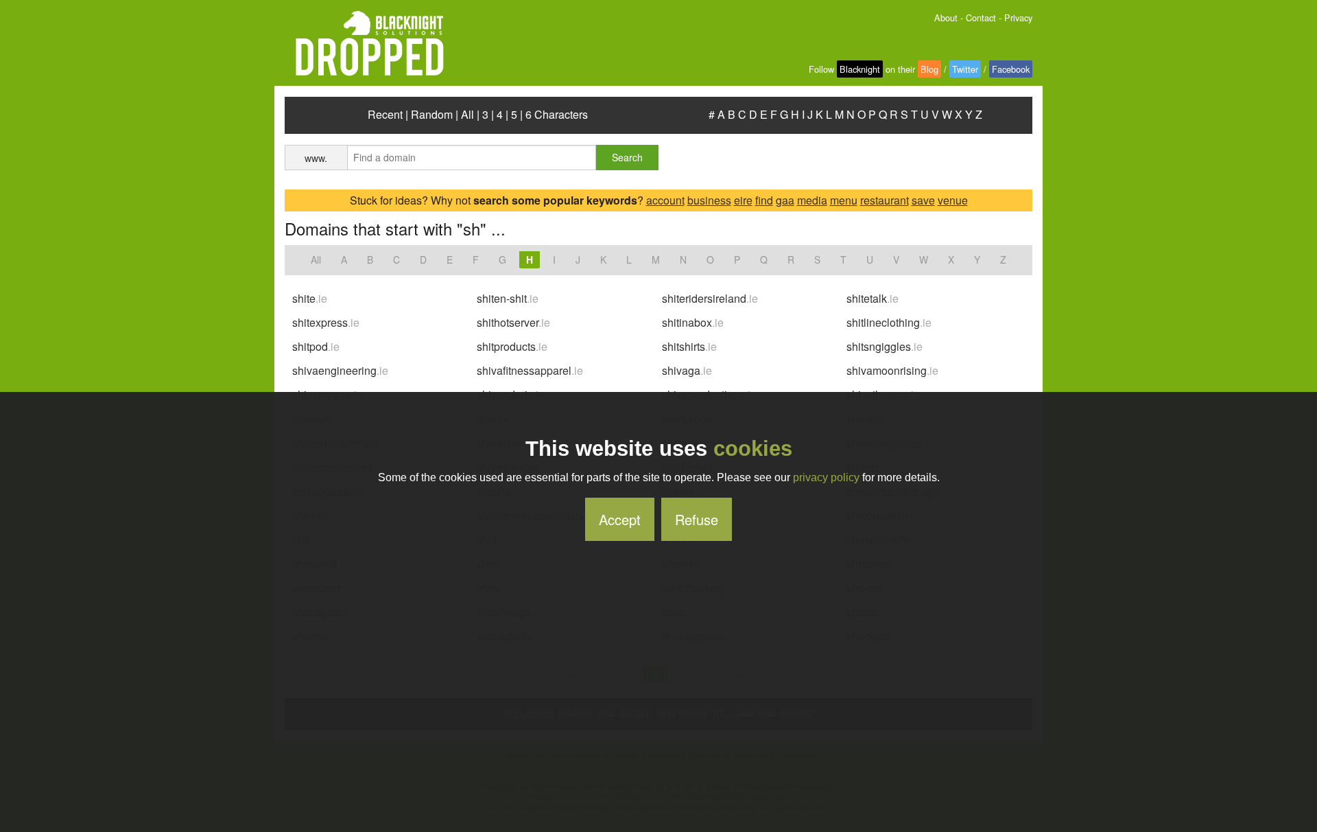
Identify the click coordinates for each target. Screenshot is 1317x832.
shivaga (687, 370)
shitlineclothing (889, 322)
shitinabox (693, 322)
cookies (752, 449)
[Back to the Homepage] (364, 44)
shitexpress (325, 322)
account (665, 200)
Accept (620, 519)
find (764, 200)
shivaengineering (340, 370)
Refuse (696, 519)
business (709, 200)
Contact (981, 17)
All (467, 114)
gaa (785, 200)
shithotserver (513, 322)
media (812, 200)
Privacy (1018, 17)
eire (743, 200)
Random (432, 114)
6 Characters (556, 114)
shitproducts (512, 346)
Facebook (1011, 69)
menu (843, 200)
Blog (929, 69)
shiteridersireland (710, 298)
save (923, 200)
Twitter (965, 69)
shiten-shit (507, 298)
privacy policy (826, 477)
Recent (385, 114)
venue (953, 200)
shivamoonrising (892, 370)
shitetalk (872, 298)
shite (309, 298)
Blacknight (860, 69)
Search (627, 157)
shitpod (316, 346)
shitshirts (689, 346)
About (946, 17)
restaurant (884, 200)
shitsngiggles (884, 346)
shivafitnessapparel (530, 370)
